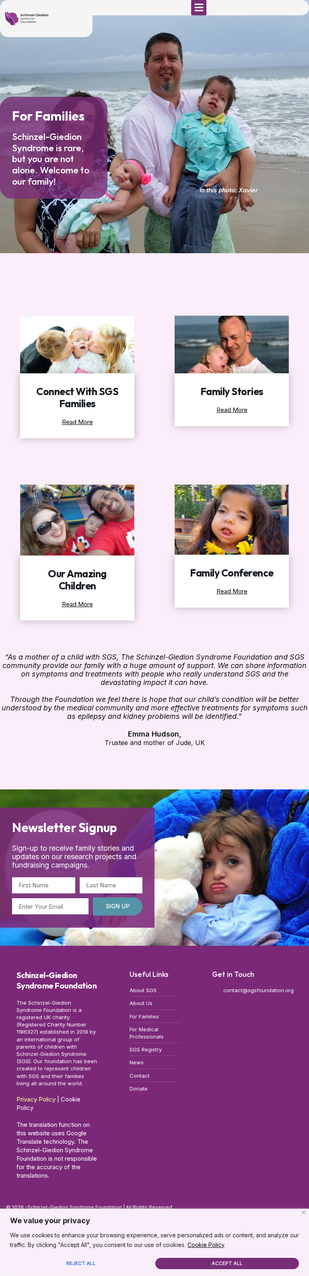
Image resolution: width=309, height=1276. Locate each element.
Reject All (81, 1263)
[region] (154, 1242)
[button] (198, 7)
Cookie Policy (206, 1244)
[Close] (303, 1212)
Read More (77, 422)
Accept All (227, 1263)
